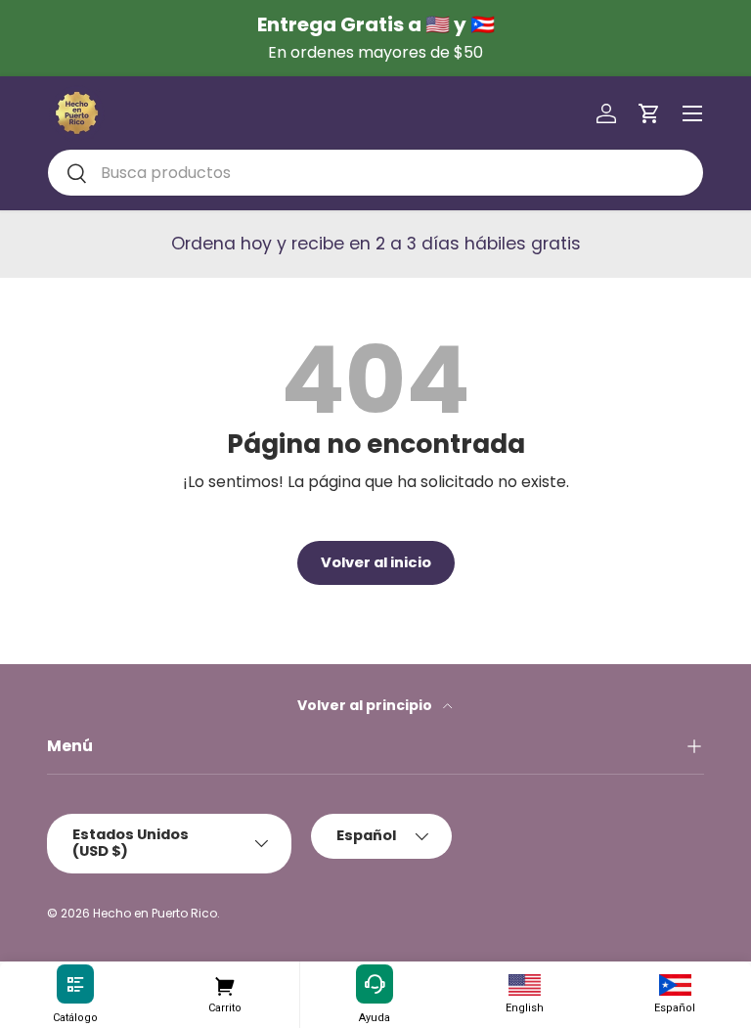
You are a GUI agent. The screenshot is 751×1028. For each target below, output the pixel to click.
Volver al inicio (376, 562)
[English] (525, 985)
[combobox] (375, 173)
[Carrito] (225, 985)
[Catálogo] (75, 985)
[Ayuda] (374, 985)
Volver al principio (366, 705)
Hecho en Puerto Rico (155, 913)
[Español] (674, 985)
